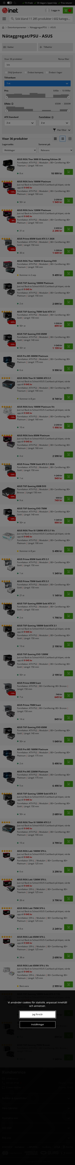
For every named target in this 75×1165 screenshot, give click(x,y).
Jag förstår (37, 1014)
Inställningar (37, 1024)
